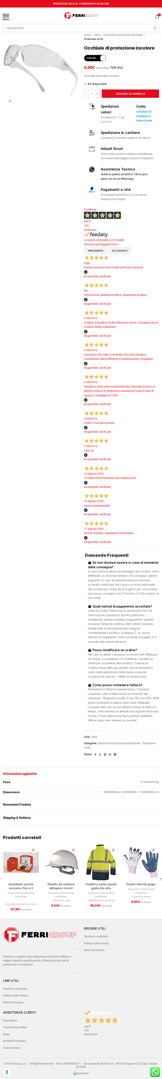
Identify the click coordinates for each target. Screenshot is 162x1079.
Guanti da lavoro (142, 896)
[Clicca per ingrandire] (10, 101)
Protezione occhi (93, 39)
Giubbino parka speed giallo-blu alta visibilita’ (101, 888)
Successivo (119, 250)
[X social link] (100, 754)
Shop (97, 34)
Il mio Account (11, 1047)
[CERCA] (155, 28)
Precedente (95, 250)
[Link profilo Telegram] (115, 754)
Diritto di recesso (13, 1002)
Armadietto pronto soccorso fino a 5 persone (20, 888)
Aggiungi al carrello (130, 93)
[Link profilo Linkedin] (110, 754)
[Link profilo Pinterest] (105, 754)
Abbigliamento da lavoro (101, 900)
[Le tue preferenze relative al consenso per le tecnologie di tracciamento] (7, 1072)
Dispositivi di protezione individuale (123, 34)
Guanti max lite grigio (141, 884)
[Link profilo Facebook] (95, 754)
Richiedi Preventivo (14, 1040)
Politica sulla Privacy (15, 995)
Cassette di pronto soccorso (21, 904)
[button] (33, 849)
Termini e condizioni (15, 988)
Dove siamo (10, 1020)
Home (87, 34)
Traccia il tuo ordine (15, 1027)
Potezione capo (61, 900)
